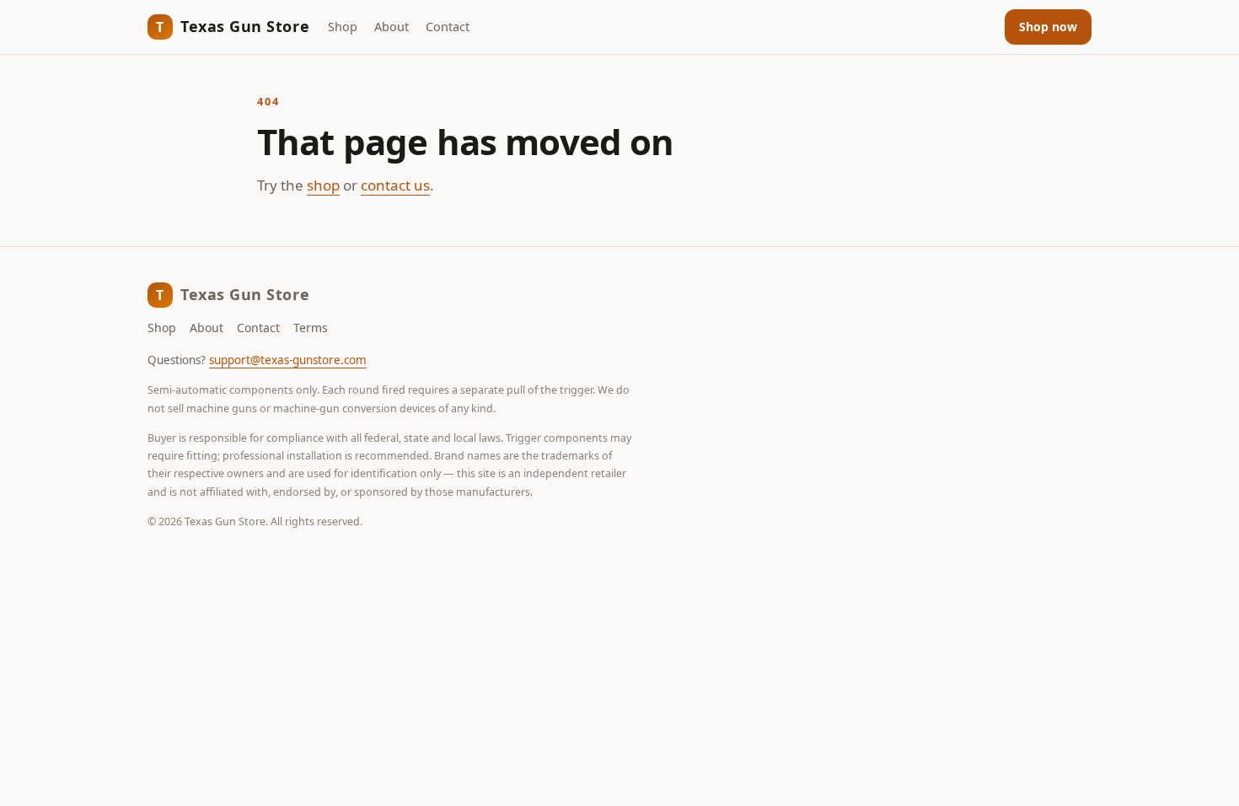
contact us (395, 185)
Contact (447, 26)
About (391, 26)
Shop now (1048, 27)
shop (323, 185)
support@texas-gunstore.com (288, 360)
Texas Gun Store (232, 26)
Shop (342, 26)
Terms (310, 328)
